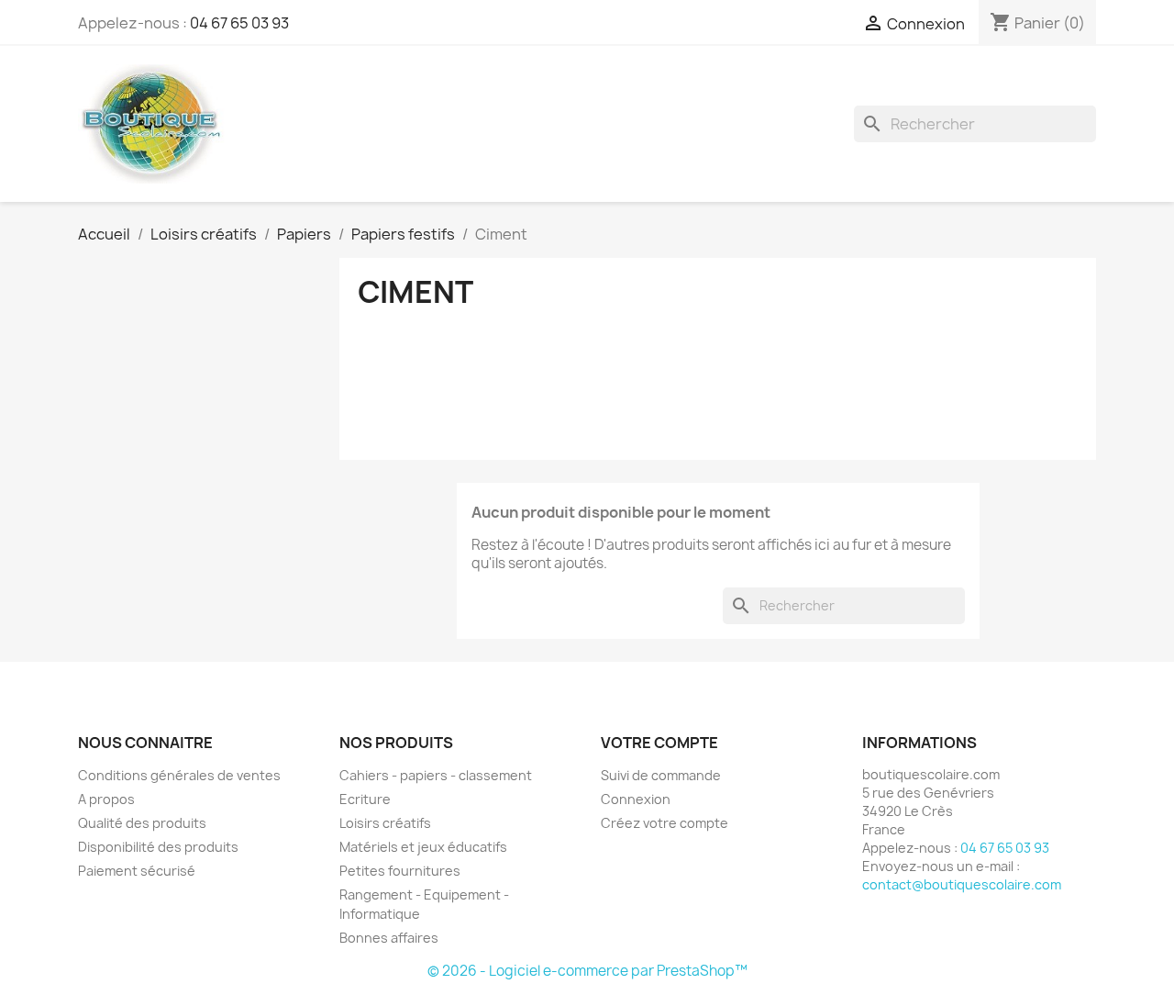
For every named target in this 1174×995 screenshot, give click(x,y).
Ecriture (365, 799)
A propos (106, 799)
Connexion (635, 799)
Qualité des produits (142, 823)
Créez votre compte (664, 823)
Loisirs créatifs (385, 823)
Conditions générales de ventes (179, 775)
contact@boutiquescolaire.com (961, 884)
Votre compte (659, 742)
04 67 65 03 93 (239, 23)
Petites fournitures (399, 870)
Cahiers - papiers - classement (435, 775)
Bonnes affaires (388, 937)
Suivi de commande (661, 775)
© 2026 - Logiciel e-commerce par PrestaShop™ (587, 970)
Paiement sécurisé (136, 870)
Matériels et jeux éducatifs (423, 846)
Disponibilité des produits (158, 846)
